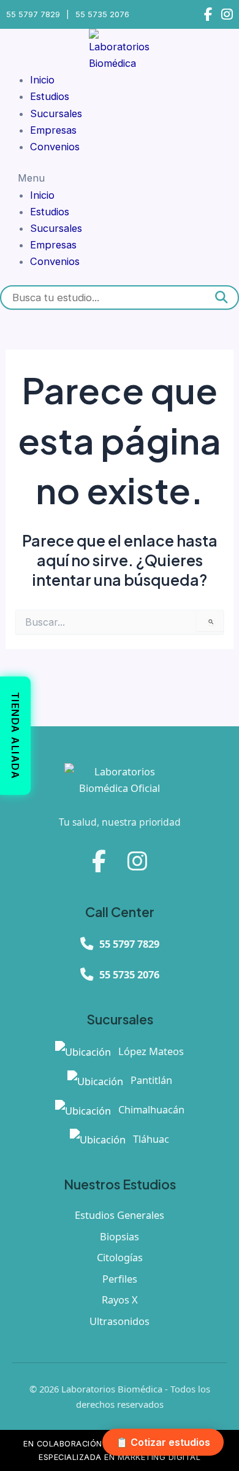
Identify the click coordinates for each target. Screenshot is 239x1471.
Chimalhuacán (150, 1109)
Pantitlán (150, 1080)
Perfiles (119, 1279)
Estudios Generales (119, 1215)
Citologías (120, 1257)
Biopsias (119, 1236)
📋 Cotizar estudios (163, 1442)
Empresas (53, 130)
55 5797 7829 (33, 14)
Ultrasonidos (119, 1321)
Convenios (55, 146)
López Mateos (150, 1051)
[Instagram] (227, 14)
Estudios (49, 96)
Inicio (42, 80)
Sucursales (56, 113)
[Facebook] (208, 14)
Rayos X (120, 1299)
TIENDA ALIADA (15, 736)
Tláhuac (150, 1139)
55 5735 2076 (102, 14)
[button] (119, 178)
